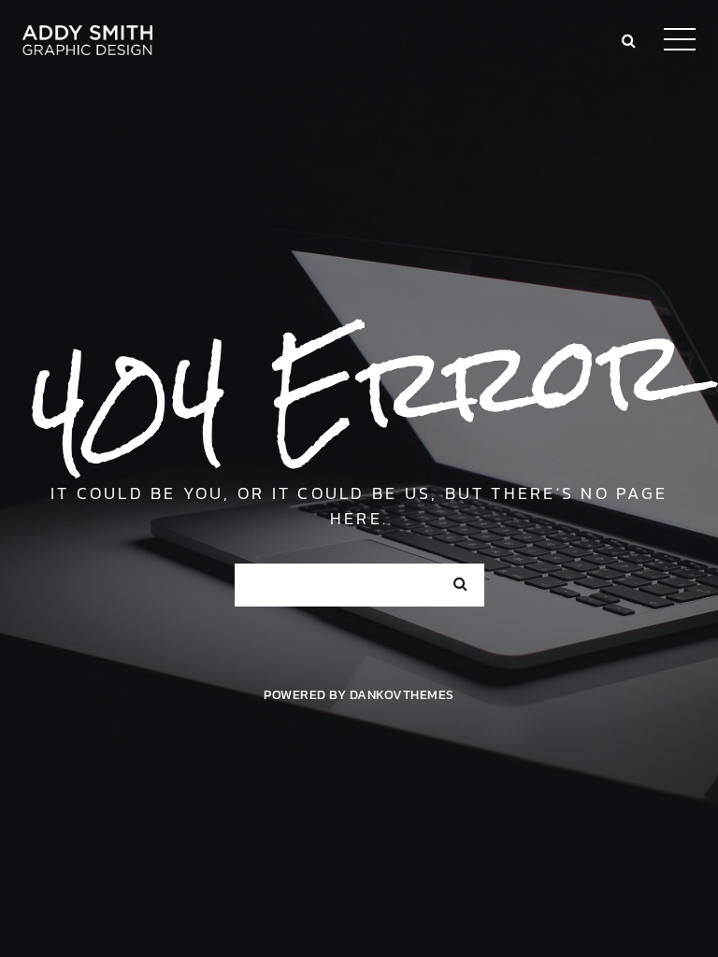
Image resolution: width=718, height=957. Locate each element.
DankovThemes (402, 694)
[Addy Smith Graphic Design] (87, 37)
